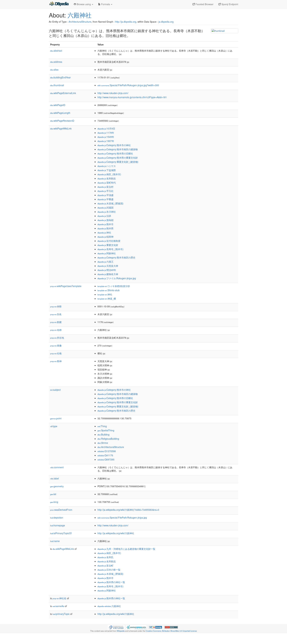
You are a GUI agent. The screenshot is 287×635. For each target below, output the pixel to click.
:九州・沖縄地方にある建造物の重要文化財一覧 (126, 548)
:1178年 (105, 132)
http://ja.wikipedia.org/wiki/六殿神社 (115, 533)
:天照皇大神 (107, 265)
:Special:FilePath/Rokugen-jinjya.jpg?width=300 (128, 85)
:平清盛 (105, 195)
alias (54, 69)
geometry (57, 486)
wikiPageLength (60, 112)
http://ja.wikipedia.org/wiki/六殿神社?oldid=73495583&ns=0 (128, 509)
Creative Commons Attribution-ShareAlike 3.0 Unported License (171, 631)
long (54, 502)
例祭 (56, 306)
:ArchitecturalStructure (110, 447)
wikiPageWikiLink (61, 128)
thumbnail (57, 85)
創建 (56, 322)
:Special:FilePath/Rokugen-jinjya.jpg (122, 517)
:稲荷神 (105, 236)
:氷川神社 (106, 211)
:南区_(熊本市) (109, 174)
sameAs (58, 606)
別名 (56, 314)
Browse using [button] (84, 4)
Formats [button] (105, 4)
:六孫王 (105, 261)
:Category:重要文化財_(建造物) (117, 161)
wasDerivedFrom (61, 509)
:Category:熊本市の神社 (114, 145)
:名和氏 (105, 557)
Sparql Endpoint (229, 4)
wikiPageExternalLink (63, 93)
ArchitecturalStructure (80, 21)
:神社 (104, 232)
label (54, 478)
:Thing (102, 426)
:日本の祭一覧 (108, 569)
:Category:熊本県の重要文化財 (117, 157)
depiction (56, 517)
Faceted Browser (204, 4)
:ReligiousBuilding (108, 438)
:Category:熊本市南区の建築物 (117, 149)
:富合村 (105, 186)
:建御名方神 (107, 274)
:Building (103, 434)
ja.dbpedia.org (166, 21)
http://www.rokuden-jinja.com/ (112, 93)
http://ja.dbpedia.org (125, 21)
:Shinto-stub (108, 290)
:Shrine (102, 442)
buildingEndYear (60, 77)
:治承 (104, 215)
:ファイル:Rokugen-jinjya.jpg (116, 278)
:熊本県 (105, 228)
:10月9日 (106, 128)
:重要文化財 (107, 245)
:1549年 (105, 136)
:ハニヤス (106, 166)
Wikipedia (121, 631)
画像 (56, 345)
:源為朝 (105, 220)
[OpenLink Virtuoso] (116, 627)
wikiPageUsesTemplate (65, 286)
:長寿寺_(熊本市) (110, 249)
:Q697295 (105, 459)
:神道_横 (106, 298)
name (55, 541)
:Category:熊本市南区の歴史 (116, 257)
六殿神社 (80, 15)
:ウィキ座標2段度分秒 (113, 286)
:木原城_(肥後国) (110, 203)
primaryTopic (61, 614)
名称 (56, 329)
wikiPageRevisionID (62, 120)
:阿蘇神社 (106, 253)
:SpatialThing (105, 430)
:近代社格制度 (108, 240)
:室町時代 (106, 182)
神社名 (59, 598)
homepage (57, 525)
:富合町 (105, 565)
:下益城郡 (106, 170)
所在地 (57, 337)
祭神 (56, 361)
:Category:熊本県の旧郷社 (115, 153)
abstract (56, 50)
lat (53, 494)
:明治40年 (106, 270)
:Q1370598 (106, 451)
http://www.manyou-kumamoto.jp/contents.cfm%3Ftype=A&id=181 (132, 97)
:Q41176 (105, 455)
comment (57, 467)
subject (55, 389)
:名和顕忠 (106, 178)
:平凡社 (105, 191)
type (53, 426)
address (56, 61)
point (55, 418)
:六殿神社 (109, 606)
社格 (56, 353)
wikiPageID (57, 105)
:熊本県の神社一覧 (111, 582)
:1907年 (105, 141)
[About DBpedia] (58, 4)
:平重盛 (105, 199)
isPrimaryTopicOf (61, 533)
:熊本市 (105, 224)
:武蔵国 (105, 207)
